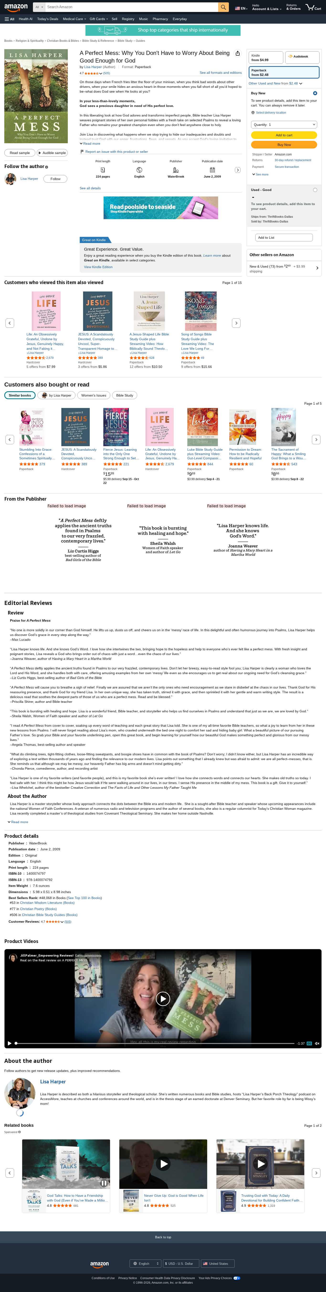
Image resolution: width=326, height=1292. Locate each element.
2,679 (169, 464)
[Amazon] (16, 7)
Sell (114, 19)
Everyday (180, 19)
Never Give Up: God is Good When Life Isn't (174, 1198)
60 (251, 464)
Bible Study (125, 40)
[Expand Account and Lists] (281, 9)
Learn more (212, 255)
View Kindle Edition (98, 267)
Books (8, 40)
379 (42, 464)
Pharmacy (160, 19)
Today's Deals (47, 19)
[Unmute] (317, 1043)
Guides (140, 40)
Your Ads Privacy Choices (215, 1278)
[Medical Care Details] (85, 19)
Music (143, 19)
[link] (46, 341)
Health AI (25, 19)
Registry (128, 19)
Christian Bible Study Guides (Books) (50, 915)
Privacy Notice (127, 1278)
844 (210, 464)
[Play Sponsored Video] (163, 1164)
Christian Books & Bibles (63, 40)
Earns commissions (88, 955)
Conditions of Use (103, 1278)
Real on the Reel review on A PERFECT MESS (53, 960)
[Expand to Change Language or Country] (247, 9)
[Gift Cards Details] (107, 19)
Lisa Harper (93, 67)
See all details (90, 188)
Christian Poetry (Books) (38, 909)
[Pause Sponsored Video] (104, 1183)
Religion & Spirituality (30, 40)
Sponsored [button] (10, 1131)
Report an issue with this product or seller (116, 152)
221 (126, 464)
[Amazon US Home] (99, 1265)
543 (294, 464)
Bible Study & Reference (98, 40)
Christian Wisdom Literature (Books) (47, 903)
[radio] (266, 58)
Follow (55, 179)
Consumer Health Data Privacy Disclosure (167, 1278)
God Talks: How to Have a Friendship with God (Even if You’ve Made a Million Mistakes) (77, 1198)
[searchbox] (131, 7)
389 (84, 464)
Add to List (266, 237)
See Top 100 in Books (84, 898)
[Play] (8, 1043)
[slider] (154, 1043)
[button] (9, 19)
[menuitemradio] (309, 1043)
